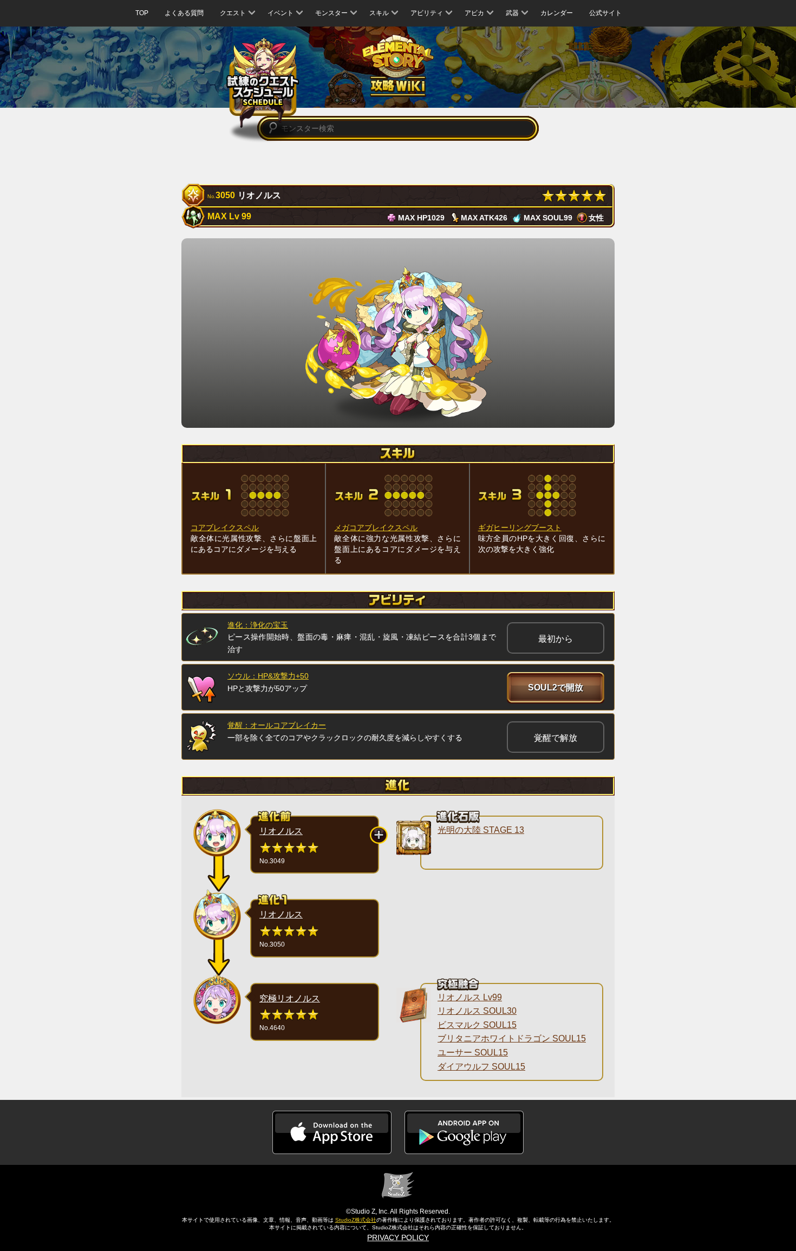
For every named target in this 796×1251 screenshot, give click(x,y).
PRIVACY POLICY (398, 1237)
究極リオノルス (289, 998)
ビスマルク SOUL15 (477, 1025)
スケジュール (262, 82)
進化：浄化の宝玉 (257, 625)
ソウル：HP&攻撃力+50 (268, 676)
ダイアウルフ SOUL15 (481, 1066)
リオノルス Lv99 (470, 997)
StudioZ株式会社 (355, 1220)
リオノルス (281, 831)
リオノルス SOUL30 (477, 1010)
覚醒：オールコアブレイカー (276, 725)
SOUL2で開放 (555, 687)
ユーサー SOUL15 (473, 1052)
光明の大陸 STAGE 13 (481, 830)
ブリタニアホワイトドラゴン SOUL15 (512, 1038)
